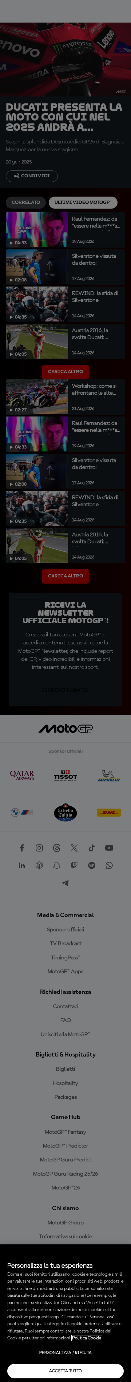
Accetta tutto (65, 1371)
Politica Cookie (87, 1338)
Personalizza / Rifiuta (65, 1353)
